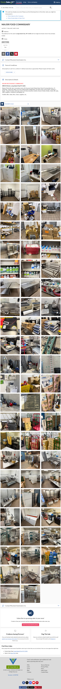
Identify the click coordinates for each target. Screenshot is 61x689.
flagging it (53, 638)
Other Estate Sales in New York (16, 18)
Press (42, 668)
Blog (28, 670)
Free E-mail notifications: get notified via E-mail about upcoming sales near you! (39, 660)
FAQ (28, 665)
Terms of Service (45, 665)
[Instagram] (30, 682)
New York (13, 653)
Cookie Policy (44, 672)
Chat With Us (14, 667)
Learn (28, 666)
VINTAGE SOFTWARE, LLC (17, 670)
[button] (30, 60)
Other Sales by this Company (15, 16)
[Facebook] (23, 682)
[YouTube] (33, 682)
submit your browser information (9, 638)
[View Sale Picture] (10, 116)
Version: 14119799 (13, 675)
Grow (28, 668)
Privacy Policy (44, 666)
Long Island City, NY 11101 (21, 651)
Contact (29, 672)
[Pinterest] (37, 682)
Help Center (44, 670)
